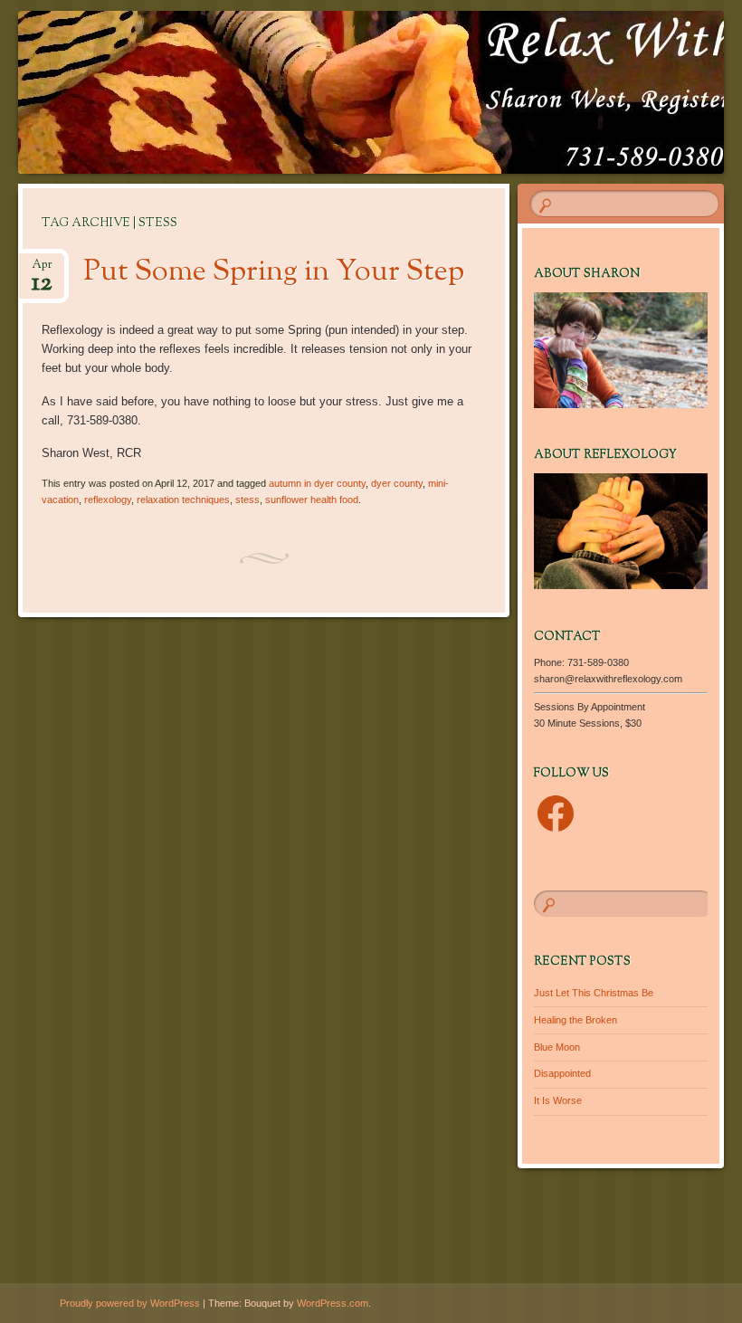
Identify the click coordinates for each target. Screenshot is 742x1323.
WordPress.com (332, 1303)
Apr (42, 270)
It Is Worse (558, 1100)
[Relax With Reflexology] (315, 92)
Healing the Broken (575, 1019)
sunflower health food (311, 499)
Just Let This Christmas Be (593, 992)
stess (247, 499)
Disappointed (562, 1073)
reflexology (107, 499)
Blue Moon (557, 1047)
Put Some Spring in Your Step (273, 272)
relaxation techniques (183, 499)
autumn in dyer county (317, 483)
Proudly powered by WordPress (130, 1303)
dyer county (397, 483)
